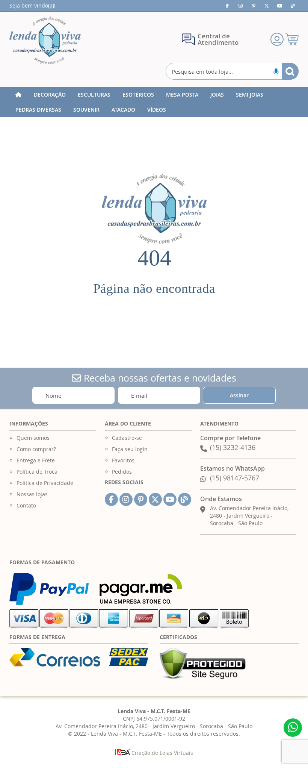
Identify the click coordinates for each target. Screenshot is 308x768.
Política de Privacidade (45, 482)
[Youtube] (279, 5)
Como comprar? (36, 449)
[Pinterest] (253, 5)
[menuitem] (50, 94)
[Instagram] (240, 5)
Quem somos (33, 437)
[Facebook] (227, 5)
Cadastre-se (127, 437)
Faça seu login (130, 449)
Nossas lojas (32, 494)
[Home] (18, 94)
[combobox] (232, 71)
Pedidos (122, 471)
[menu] (154, 102)
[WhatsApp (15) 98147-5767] (293, 728)
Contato (26, 505)
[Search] (290, 71)
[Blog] (293, 5)
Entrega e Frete (36, 460)
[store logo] (45, 40)
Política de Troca (37, 471)
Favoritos (123, 460)
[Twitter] (266, 5)
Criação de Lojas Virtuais (161, 752)
